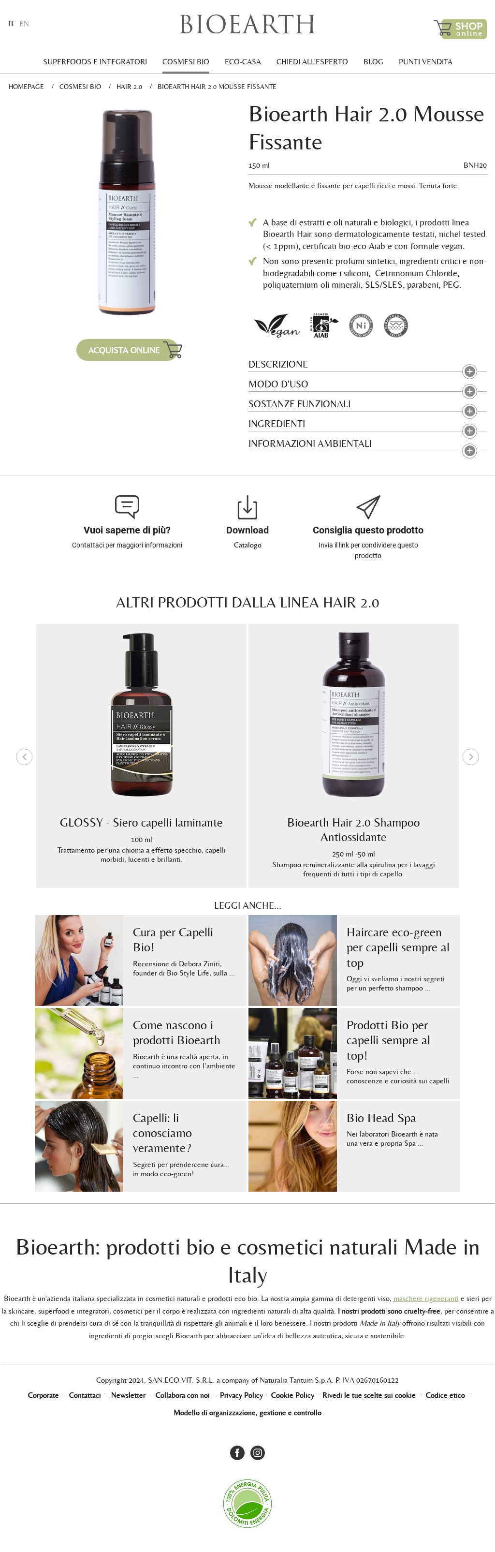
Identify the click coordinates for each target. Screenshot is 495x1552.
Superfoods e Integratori (95, 61)
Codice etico (445, 1395)
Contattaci (85, 1395)
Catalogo (248, 544)
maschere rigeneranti (426, 1298)
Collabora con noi (183, 1395)
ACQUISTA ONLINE (124, 350)
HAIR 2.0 (129, 86)
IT (11, 23)
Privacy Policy (241, 1395)
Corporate (43, 1395)
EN (24, 23)
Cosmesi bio (185, 61)
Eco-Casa (243, 61)
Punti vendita (425, 61)
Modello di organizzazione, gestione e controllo (247, 1412)
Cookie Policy (292, 1395)
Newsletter (128, 1395)
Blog (373, 61)
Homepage (26, 86)
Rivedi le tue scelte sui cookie (369, 1395)
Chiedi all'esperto (312, 61)
